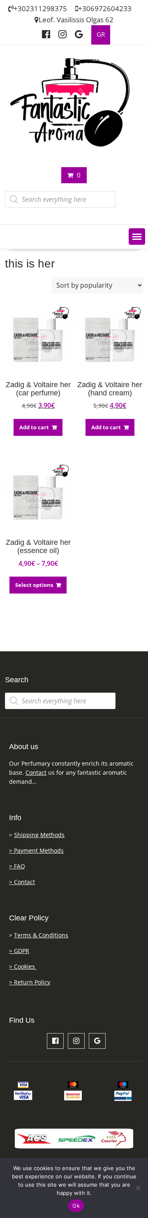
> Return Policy (29, 982)
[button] (137, 236)
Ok (76, 1205)
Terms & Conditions (41, 935)
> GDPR (19, 951)
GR (101, 34)
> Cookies (23, 966)
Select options (34, 585)
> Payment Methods (36, 850)
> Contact (22, 882)
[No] (138, 1188)
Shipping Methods (39, 835)
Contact (35, 772)
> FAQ (17, 866)
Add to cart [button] (34, 427)
